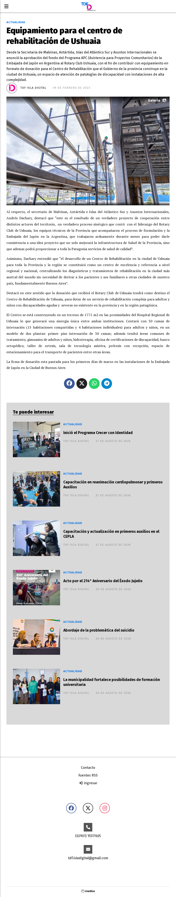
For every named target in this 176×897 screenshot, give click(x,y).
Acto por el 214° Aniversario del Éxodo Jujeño (103, 581)
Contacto (88, 768)
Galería (154, 100)
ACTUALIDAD (15, 22)
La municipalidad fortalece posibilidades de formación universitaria (111, 682)
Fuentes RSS (88, 775)
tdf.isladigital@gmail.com (88, 858)
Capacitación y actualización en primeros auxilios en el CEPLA (111, 534)
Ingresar (90, 783)
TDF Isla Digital (33, 88)
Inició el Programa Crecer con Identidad (98, 433)
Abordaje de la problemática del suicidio (98, 630)
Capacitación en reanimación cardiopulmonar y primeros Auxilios (112, 484)
